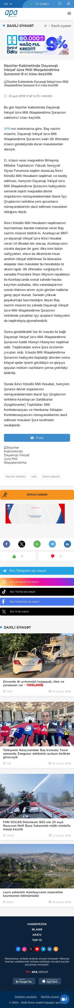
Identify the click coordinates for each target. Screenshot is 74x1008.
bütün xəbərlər (51, 476)
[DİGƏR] (68, 13)
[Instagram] (24, 949)
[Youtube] (37, 949)
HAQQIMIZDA (37, 924)
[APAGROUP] (37, 972)
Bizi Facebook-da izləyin (24, 601)
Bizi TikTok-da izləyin (22, 591)
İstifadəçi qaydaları (26, 996)
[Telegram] (43, 949)
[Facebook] (18, 949)
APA (7, 129)
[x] (30, 949)
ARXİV (37, 934)
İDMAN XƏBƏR (37, 494)
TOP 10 (37, 940)
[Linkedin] (49, 949)
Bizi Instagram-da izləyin (24, 581)
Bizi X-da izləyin (19, 611)
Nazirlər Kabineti (15, 476)
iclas (34, 476)
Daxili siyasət (61, 26)
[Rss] (55, 949)
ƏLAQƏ (37, 929)
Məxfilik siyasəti (50, 996)
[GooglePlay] (24, 981)
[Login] (68, 4)
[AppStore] (50, 981)
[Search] (59, 4)
